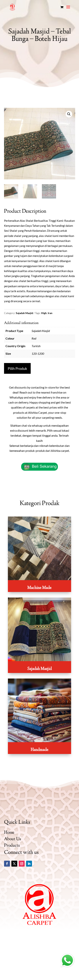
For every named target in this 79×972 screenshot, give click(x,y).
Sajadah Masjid (24, 313)
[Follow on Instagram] (22, 864)
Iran (50, 313)
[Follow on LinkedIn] (29, 864)
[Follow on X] (14, 864)
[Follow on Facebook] (7, 864)
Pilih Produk (17, 368)
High (44, 313)
